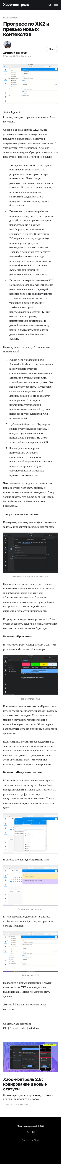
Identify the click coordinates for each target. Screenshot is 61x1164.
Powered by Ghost (30, 1140)
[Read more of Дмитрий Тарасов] (7, 44)
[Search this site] (49, 4)
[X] (27, 1132)
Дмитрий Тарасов (15, 52)
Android (14, 1028)
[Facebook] (33, 1132)
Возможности (11, 17)
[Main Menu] (56, 5)
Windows (33, 1028)
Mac (23, 1028)
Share (52, 49)
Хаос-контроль (16, 4)
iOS (5, 1028)
